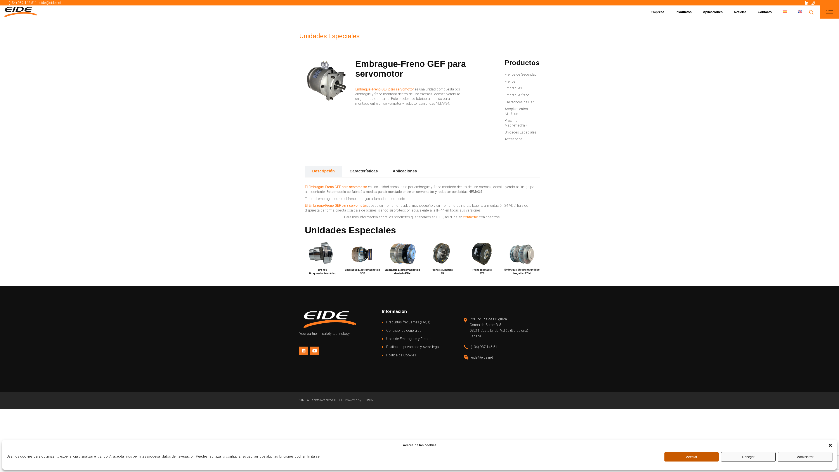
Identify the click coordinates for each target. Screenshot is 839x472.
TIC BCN (367, 400)
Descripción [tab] (323, 171)
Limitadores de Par (519, 102)
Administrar (805, 457)
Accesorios (513, 139)
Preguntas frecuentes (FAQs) (408, 322)
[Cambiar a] (785, 12)
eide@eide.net (50, 3)
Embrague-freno (517, 95)
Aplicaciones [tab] (405, 171)
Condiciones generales (403, 330)
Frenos (510, 81)
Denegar (748, 457)
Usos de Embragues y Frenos (408, 339)
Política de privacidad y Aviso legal (412, 347)
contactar (470, 217)
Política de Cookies (401, 355)
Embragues (513, 88)
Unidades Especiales (520, 132)
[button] (830, 445)
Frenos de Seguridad (521, 74)
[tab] (431, 171)
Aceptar (691, 457)
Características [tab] (364, 171)
